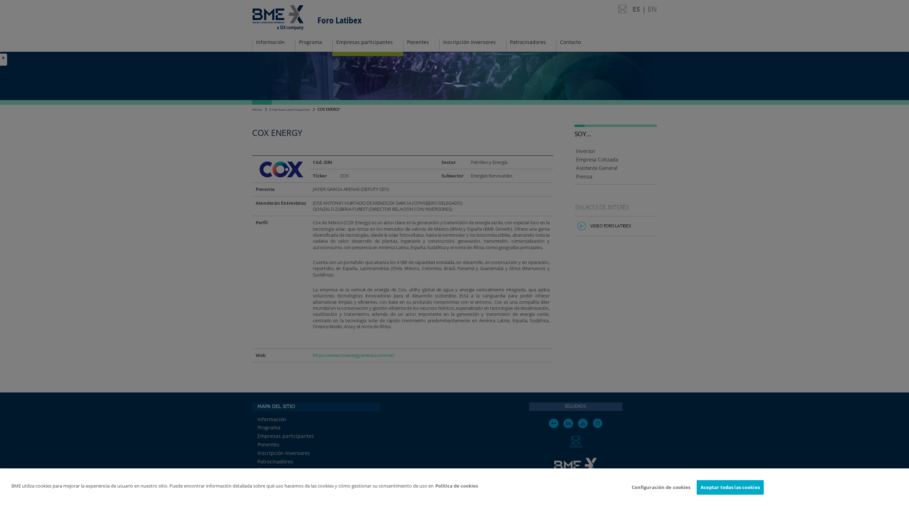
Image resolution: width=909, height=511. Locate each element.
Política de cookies (456, 486)
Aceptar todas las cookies (730, 487)
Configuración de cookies (661, 487)
